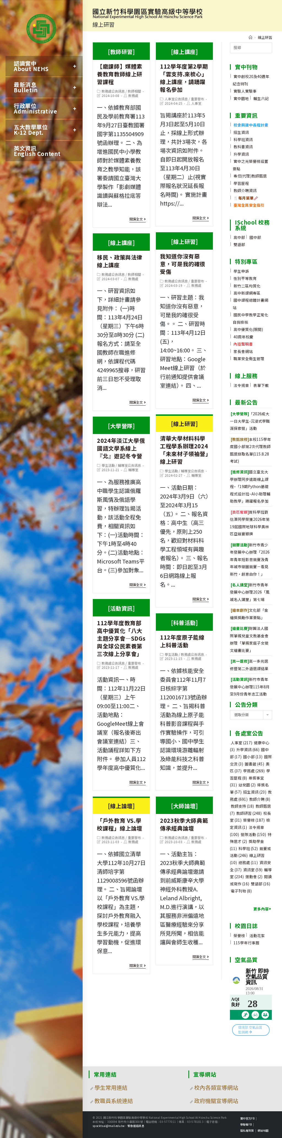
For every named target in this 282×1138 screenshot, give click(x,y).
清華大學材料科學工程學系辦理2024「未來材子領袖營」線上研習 (184, 442)
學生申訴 (241, 271)
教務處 (133, 95)
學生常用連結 (111, 1087)
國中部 (255, 237)
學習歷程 (241, 183)
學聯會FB (246, 1124)
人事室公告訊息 (176, 98)
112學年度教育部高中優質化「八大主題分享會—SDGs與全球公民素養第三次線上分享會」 (121, 631)
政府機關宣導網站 (216, 1101)
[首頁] (250, 37)
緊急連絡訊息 (136, 1126)
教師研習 (249, 813)
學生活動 (171, 470)
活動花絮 (257, 935)
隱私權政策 (247, 1130)
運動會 (253, 876)
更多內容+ (262, 909)
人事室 (196, 103)
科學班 (248, 848)
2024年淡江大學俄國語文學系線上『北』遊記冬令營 (121, 441)
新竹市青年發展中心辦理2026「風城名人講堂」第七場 (250, 592)
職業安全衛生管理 (249, 358)
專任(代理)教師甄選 (250, 176)
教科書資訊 (243, 146)
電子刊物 (241, 891)
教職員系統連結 (113, 1101)
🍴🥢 (246, 198)
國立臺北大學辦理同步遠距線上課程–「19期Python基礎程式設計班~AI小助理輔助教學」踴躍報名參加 (250, 486)
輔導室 (196, 475)
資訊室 (252, 869)
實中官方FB (247, 1118)
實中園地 (241, 98)
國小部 (252, 756)
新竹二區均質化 (247, 285)
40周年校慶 (243, 336)
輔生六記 (261, 98)
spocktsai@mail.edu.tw (108, 1126)
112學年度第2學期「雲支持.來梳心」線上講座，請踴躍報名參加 (184, 70)
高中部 (239, 237)
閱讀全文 (136, 219)
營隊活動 (253, 834)
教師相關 (134, 91)
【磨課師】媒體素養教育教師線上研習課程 (119, 67)
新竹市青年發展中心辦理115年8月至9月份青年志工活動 (250, 686)
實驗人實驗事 (245, 91)
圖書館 (254, 764)
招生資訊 (241, 132)
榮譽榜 (254, 820)
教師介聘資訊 (245, 190)
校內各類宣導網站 (216, 1087)
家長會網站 (243, 351)
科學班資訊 (243, 139)
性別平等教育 (245, 278)
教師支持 (242, 806)
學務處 (254, 770)
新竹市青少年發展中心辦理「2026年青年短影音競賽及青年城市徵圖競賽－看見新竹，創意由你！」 (250, 559)
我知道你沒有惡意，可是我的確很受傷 (182, 257)
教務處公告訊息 (113, 91)
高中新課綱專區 (247, 293)
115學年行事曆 (246, 942)
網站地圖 (263, 1130)
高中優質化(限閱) (248, 329)
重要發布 (197, 98)
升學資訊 (241, 154)
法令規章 (241, 385)
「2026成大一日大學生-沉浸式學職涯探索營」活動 (250, 421)
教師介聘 (259, 799)
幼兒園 (247, 785)
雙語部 (239, 244)
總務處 (248, 862)
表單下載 (261, 385)
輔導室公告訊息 (192, 470)
